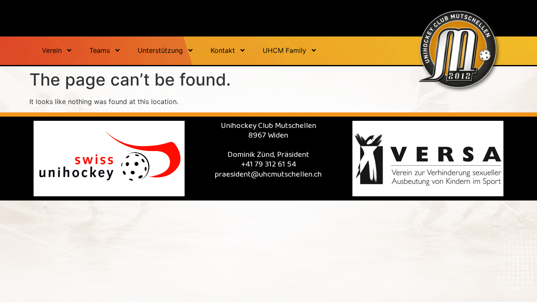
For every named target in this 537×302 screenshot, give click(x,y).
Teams (99, 50)
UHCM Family (284, 50)
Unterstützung (160, 50)
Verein (52, 50)
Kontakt (223, 50)
